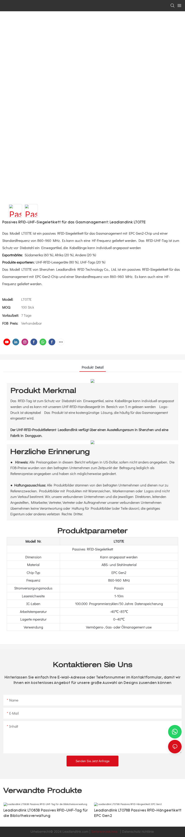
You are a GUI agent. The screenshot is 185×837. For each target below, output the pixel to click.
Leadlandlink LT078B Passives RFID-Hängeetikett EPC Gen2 (137, 813)
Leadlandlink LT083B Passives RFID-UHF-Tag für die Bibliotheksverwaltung (45, 813)
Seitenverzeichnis (104, 831)
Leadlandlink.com (75, 831)
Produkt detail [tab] (93, 367)
